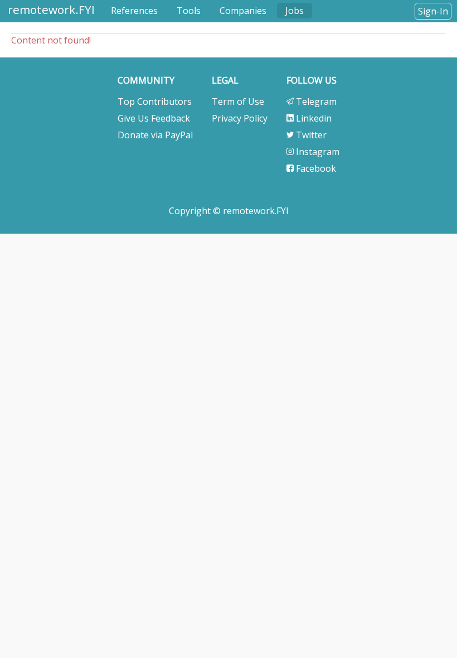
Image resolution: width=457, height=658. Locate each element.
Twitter (310, 135)
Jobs (294, 10)
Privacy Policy (240, 118)
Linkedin (313, 118)
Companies (243, 10)
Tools (189, 10)
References (134, 10)
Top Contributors (155, 101)
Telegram (315, 101)
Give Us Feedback (154, 118)
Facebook (315, 168)
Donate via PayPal (155, 135)
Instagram (316, 152)
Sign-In (433, 11)
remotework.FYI (51, 9)
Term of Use (238, 101)
